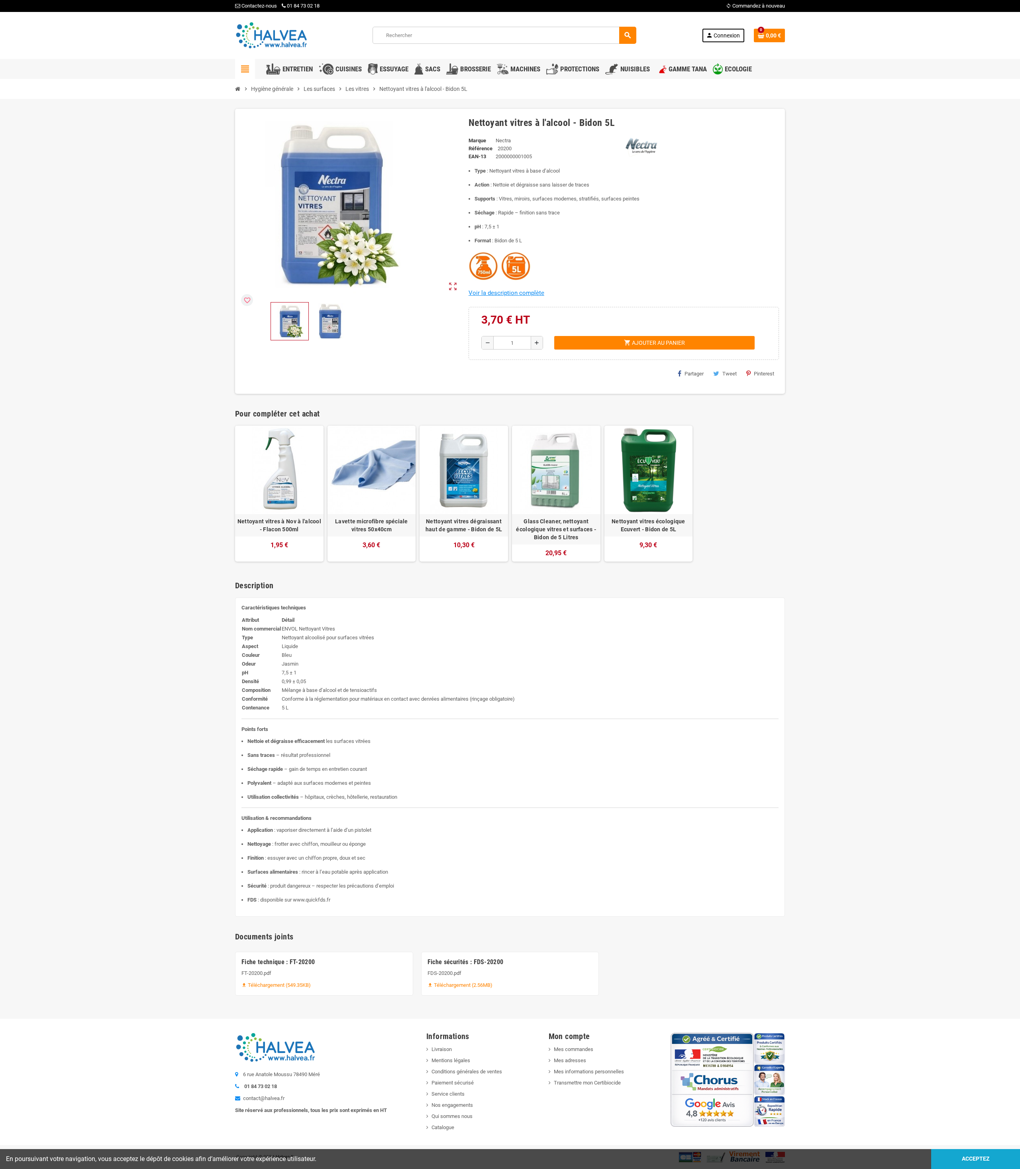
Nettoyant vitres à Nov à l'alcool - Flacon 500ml (279, 525)
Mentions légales (451, 1060)
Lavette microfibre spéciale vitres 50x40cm (371, 525)
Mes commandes (573, 1049)
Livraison (442, 1049)
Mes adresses (570, 1060)
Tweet (729, 374)
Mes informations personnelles (589, 1072)
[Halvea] (271, 35)
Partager (694, 374)
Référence (480, 148)
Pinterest (764, 374)
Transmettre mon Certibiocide (587, 1083)
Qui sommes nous (452, 1116)
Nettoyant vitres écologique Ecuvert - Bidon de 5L (648, 525)
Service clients (448, 1094)
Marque (477, 140)
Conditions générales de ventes (467, 1072)
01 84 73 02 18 (303, 6)
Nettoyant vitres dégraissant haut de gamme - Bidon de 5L (464, 525)
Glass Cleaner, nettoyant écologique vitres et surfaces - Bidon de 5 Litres (556, 529)
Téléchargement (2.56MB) (460, 985)
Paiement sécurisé (453, 1083)
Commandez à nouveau (755, 6)
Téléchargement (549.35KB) (276, 985)
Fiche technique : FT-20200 (278, 962)
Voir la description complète (506, 293)
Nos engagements (452, 1105)
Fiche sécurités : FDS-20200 (466, 962)
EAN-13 (477, 156)
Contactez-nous (258, 6)
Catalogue (443, 1127)
